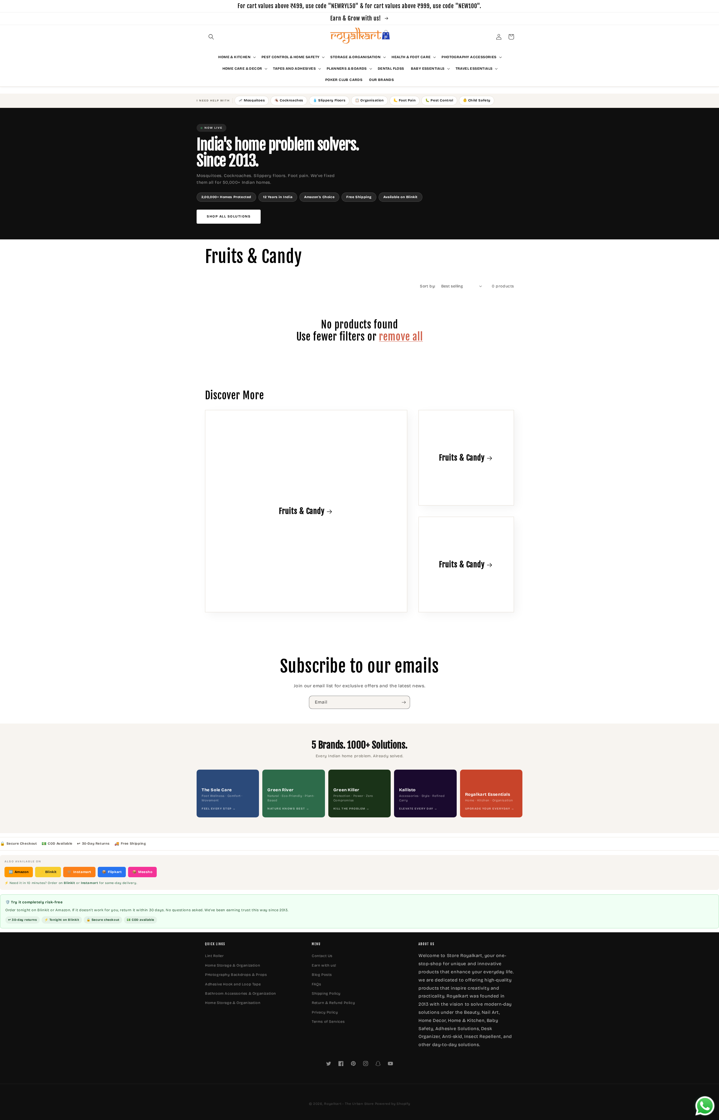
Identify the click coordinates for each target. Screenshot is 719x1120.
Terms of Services (328, 1021)
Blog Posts (322, 974)
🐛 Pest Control (439, 100)
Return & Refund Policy (333, 1003)
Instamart (79, 872)
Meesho (142, 872)
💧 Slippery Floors (329, 100)
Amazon (19, 872)
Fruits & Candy (302, 511)
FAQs (316, 984)
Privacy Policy (325, 1012)
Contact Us (322, 956)
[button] (211, 37)
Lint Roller (214, 956)
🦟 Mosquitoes (251, 100)
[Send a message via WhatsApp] (705, 1106)
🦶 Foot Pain (404, 100)
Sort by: (427, 286)
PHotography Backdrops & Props (236, 974)
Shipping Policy (326, 993)
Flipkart (112, 872)
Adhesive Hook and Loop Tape (233, 984)
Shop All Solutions (229, 216)
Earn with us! (324, 965)
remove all (401, 337)
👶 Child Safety (476, 100)
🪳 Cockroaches (288, 100)
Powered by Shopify (392, 1104)
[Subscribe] (403, 702)
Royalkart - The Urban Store (349, 1104)
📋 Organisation (369, 100)
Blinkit (48, 872)
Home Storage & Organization (232, 965)
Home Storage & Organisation (232, 1003)
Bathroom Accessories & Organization (240, 993)
